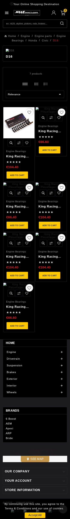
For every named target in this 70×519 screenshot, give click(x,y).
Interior (12, 385)
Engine (11, 351)
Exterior (12, 378)
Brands (12, 410)
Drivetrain (13, 358)
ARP (9, 433)
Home (10, 343)
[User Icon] (56, 13)
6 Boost (11, 418)
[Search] (62, 23)
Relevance (35, 94)
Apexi (9, 428)
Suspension (14, 365)
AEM (9, 423)
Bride (9, 438)
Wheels (12, 392)
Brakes (11, 372)
